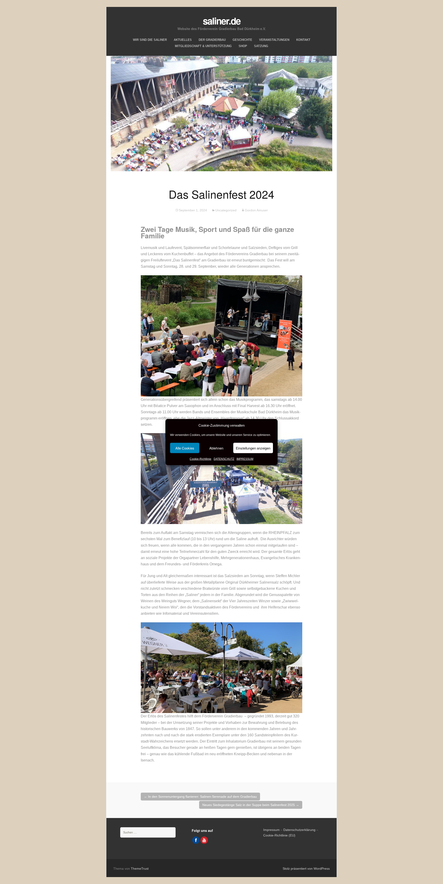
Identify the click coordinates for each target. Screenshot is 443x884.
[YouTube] (204, 840)
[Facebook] (196, 840)
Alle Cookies (184, 447)
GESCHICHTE (242, 39)
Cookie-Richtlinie (200, 459)
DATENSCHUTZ (224, 459)
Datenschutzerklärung (299, 830)
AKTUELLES (183, 39)
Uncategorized (225, 210)
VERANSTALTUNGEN (274, 39)
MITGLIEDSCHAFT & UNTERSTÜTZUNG (203, 46)
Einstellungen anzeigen (253, 447)
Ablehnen (216, 447)
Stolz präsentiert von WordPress (306, 868)
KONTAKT (303, 39)
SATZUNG (261, 46)
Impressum (271, 830)
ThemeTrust (140, 868)
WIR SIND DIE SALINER (150, 39)
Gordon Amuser (256, 210)
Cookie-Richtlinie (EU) (279, 835)
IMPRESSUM (244, 459)
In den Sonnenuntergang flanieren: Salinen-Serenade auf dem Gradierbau (200, 796)
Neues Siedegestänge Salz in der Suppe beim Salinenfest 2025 (250, 805)
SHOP (243, 46)
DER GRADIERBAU (212, 39)
